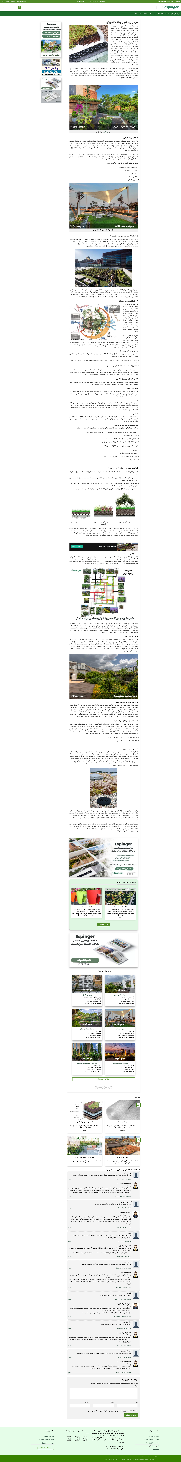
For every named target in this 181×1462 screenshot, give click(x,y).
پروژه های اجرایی (21, 1)
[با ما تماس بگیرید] (2, 1)
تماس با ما (138, 14)
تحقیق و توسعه (162, 14)
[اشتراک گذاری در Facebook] (110, 1087)
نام (136, 1402)
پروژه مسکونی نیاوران (120, 995)
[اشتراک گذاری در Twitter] (107, 1087)
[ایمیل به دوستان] (103, 1087)
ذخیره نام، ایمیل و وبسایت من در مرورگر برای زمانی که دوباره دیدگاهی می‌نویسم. (111, 1411)
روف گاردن (105, 132)
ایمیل (112, 1402)
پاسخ (69, 1179)
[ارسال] (19, 7)
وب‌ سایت (87, 1402)
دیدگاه (135, 1386)
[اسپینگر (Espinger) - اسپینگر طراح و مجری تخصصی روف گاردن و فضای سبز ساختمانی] (169, 7)
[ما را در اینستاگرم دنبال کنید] (4, 1)
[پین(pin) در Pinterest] (100, 1087)
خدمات (145, 14)
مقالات (7, 1)
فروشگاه (13, 1)
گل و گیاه (153, 14)
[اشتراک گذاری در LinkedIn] (96, 1087)
